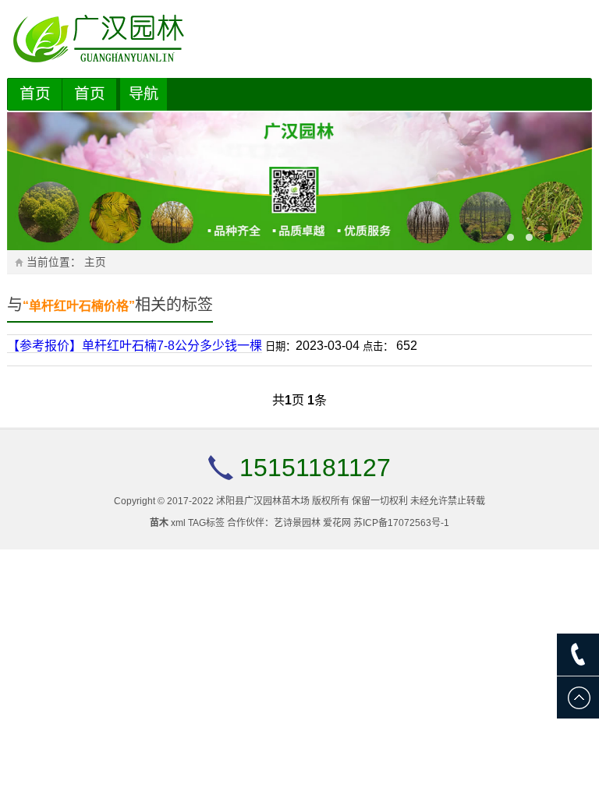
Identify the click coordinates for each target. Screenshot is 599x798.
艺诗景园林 (297, 522)
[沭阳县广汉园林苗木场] (300, 39)
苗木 (159, 522)
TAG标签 (206, 522)
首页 (35, 93)
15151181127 (315, 468)
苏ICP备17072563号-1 (401, 522)
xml (178, 522)
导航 (143, 94)
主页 (95, 262)
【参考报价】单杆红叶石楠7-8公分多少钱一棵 (134, 345)
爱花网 (337, 522)
